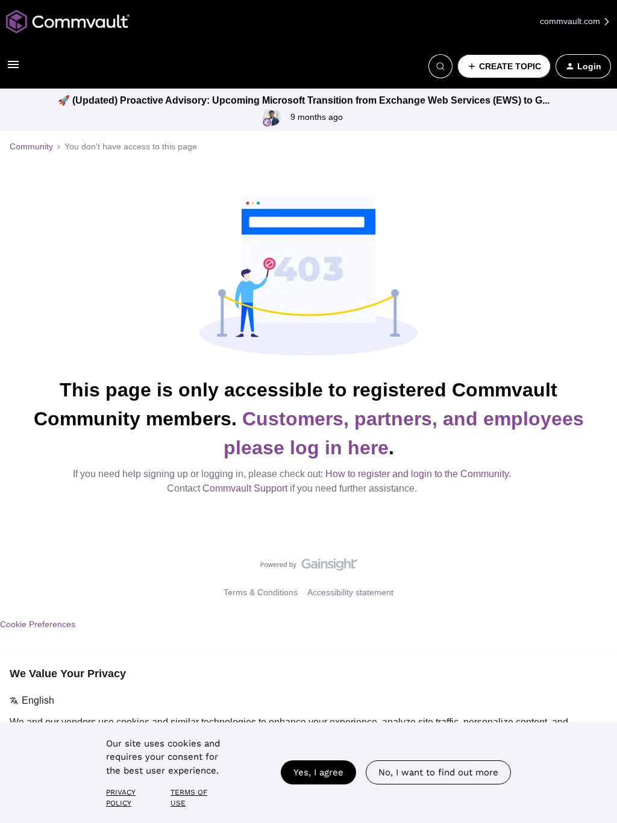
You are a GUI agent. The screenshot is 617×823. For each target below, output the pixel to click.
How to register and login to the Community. (418, 474)
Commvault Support (244, 488)
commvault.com (571, 21)
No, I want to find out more (438, 772)
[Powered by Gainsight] (308, 568)
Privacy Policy (121, 797)
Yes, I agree (318, 772)
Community (31, 146)
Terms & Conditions (261, 592)
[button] (13, 69)
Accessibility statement (350, 592)
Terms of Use (189, 797)
